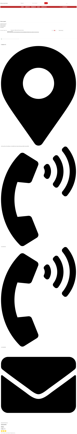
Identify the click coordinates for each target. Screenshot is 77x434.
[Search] (46, 3)
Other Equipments (2, 26)
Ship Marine (2, 27)
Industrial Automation (3, 23)
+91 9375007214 (64, 6)
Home (26, 14)
